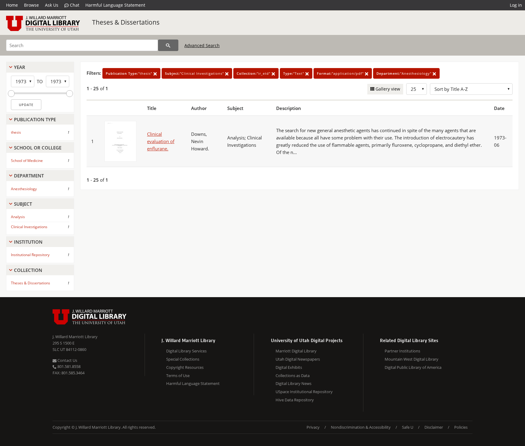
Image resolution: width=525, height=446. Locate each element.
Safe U (407, 427)
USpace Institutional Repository (304, 391)
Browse (31, 5)
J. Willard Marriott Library (75, 336)
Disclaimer (433, 427)
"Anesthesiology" (404, 73)
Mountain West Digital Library (411, 359)
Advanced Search (202, 45)
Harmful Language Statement (115, 5)
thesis (16, 132)
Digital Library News (293, 383)
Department (29, 176)
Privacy (313, 427)
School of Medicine (27, 160)
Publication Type (35, 119)
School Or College (37, 148)
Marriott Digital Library (296, 351)
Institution (28, 242)
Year (19, 67)
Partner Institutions (402, 351)
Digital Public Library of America (413, 367)
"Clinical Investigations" (195, 73)
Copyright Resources (185, 367)
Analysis (18, 216)
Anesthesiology (24, 188)
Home (12, 5)
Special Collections (182, 359)
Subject (23, 204)
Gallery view (387, 89)
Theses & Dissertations (126, 22)
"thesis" (129, 73)
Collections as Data (293, 375)
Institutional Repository (30, 254)
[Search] (168, 45)
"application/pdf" (341, 73)
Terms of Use (178, 375)
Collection (28, 270)
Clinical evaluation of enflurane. (160, 141)
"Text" (294, 73)
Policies (461, 427)
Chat (74, 5)
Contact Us (67, 360)
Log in (516, 5)
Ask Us (51, 5)
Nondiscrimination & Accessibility (361, 427)
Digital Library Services (186, 351)
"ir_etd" (254, 73)
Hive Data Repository (295, 400)
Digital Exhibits (289, 367)
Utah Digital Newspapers (298, 359)
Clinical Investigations (29, 226)
